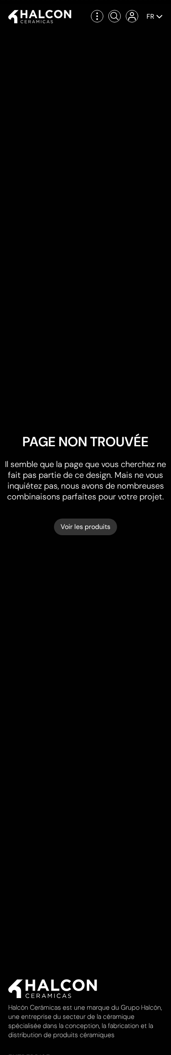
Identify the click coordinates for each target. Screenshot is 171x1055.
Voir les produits (85, 526)
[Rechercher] (114, 16)
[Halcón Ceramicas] (39, 16)
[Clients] (132, 16)
